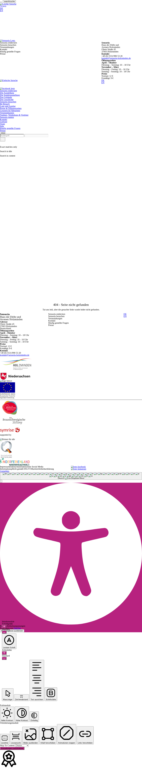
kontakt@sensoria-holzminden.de (116, 58)
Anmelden (4, 471)
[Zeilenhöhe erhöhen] (4, 653)
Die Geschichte (6, 99)
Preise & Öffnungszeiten (10, 108)
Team (2, 124)
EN (1, 10)
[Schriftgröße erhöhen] (4, 626)
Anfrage (3, 121)
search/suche (9, 1)
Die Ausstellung (7, 93)
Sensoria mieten (7, 117)
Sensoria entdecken (8, 90)
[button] (1, 481)
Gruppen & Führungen (10, 110)
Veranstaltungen (7, 113)
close (3, 133)
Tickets (3, 6)
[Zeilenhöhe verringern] (4, 658)
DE (1, 8)
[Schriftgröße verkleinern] (4, 632)
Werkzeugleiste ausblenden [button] (12, 631)
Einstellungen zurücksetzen (12, 748)
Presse (3, 130)
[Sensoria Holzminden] (21, 40)
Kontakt (3, 119)
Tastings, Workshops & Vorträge (14, 115)
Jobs (2, 126)
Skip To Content (7, 745)
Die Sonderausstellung (10, 95)
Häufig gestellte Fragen (10, 128)
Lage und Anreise (8, 106)
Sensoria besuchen (8, 102)
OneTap (17, 628)
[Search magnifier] (2, 139)
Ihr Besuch (5, 104)
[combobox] (71, 476)
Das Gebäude (6, 97)
